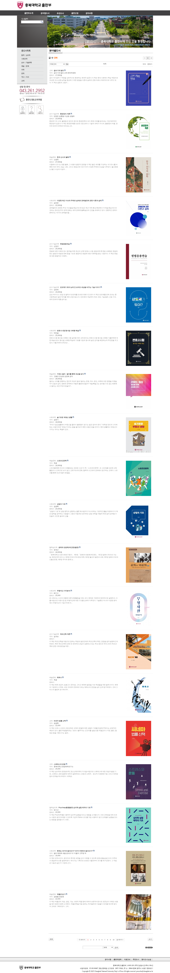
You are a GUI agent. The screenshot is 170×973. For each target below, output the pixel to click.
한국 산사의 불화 (63, 157)
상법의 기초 (61, 504)
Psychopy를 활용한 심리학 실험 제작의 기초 (74, 807)
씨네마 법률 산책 (60, 721)
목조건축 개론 (65, 634)
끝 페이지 (119, 939)
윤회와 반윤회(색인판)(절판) (69, 547)
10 (113, 940)
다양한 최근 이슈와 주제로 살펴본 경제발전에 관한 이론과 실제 (79, 200)
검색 (116, 947)
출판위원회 (118, 959)
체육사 (59, 677)
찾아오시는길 (146, 959)
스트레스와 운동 (59, 764)
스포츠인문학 (62, 461)
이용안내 (127, 959)
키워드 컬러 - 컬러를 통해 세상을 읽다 (70, 374)
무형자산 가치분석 (63, 591)
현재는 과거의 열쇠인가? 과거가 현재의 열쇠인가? (75, 851)
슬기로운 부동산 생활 (64, 417)
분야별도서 (54, 50)
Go (67, 64)
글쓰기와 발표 (59, 70)
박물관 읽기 (61, 894)
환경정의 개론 (65, 114)
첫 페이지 (82, 939)
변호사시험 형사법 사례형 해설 (68, 331)
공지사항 (108, 959)
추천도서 (136, 959)
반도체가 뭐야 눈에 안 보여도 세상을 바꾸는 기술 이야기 (80, 287)
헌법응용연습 (65, 244)
